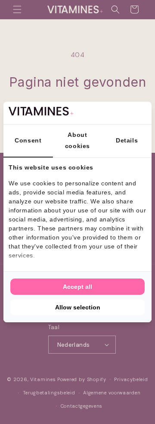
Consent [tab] (28, 140)
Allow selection (77, 307)
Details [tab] (127, 140)
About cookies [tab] (77, 140)
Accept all (77, 286)
